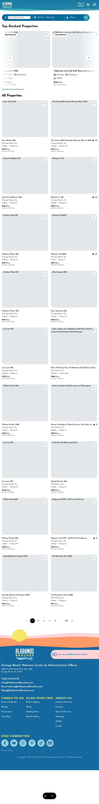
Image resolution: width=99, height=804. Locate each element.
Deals (29, 707)
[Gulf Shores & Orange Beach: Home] (7, 5)
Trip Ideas (6, 717)
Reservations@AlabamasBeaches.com (22, 686)
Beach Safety (81, 4)
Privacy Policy (7, 750)
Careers (59, 707)
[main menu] (94, 4)
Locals (59, 726)
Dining (4, 707)
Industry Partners (64, 702)
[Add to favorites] (47, 34)
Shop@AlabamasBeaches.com (17, 690)
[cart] (87, 4)
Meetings (60, 717)
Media (59, 721)
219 (66, 621)
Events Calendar (9, 702)
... (60, 621)
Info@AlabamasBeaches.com (17, 683)
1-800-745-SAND (10, 679)
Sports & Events (63, 712)
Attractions (6, 712)
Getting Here (32, 712)
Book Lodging (32, 702)
